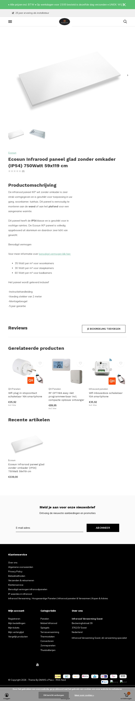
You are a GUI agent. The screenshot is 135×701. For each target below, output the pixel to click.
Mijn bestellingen (16, 623)
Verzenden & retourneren (21, 580)
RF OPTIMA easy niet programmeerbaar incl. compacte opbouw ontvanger (66, 396)
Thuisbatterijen (47, 650)
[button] (10, 21)
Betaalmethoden (16, 576)
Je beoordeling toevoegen (103, 328)
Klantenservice (15, 585)
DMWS (42, 680)
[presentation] (127, 75)
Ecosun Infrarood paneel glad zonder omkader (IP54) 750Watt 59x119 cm (26, 468)
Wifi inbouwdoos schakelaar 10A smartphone (106, 395)
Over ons (12, 562)
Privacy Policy (15, 571)
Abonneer (103, 527)
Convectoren (47, 641)
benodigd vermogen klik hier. (55, 253)
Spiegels (44, 627)
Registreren (14, 618)
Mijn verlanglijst (16, 632)
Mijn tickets (13, 627)
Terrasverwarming (49, 632)
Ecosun (12, 152)
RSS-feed (61, 680)
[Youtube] (37, 664)
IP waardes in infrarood (20, 594)
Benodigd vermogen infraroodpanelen (27, 589)
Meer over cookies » (84, 695)
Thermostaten (47, 636)
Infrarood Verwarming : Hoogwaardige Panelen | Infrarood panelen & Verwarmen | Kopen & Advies (58, 598)
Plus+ (51, 680)
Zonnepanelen (47, 645)
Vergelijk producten (18, 636)
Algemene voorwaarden (20, 567)
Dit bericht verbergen (53, 695)
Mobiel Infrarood (48, 623)
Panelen (44, 618)
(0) (23, 171)
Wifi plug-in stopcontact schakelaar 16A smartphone (25, 395)
